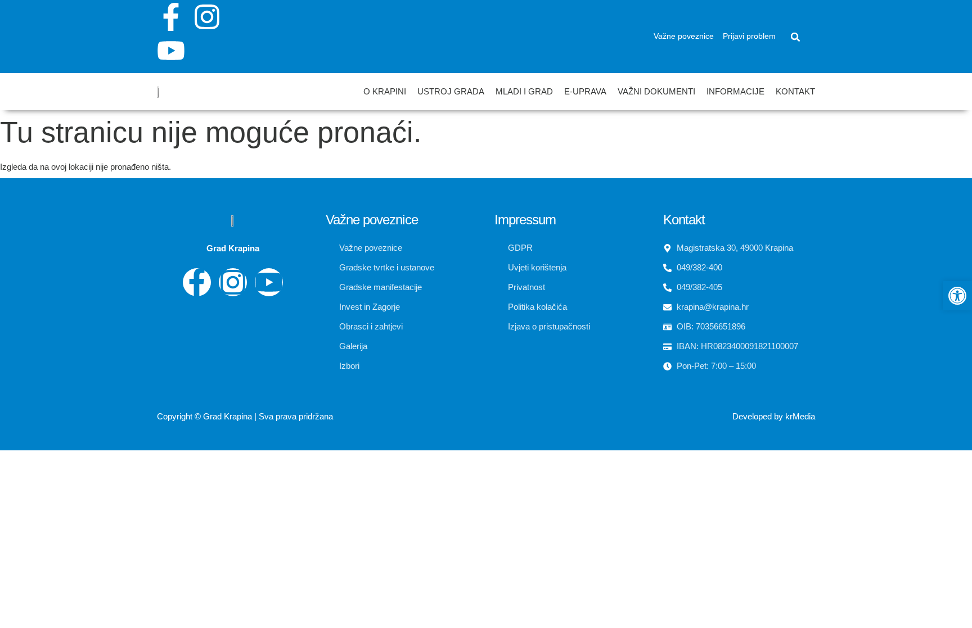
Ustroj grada (450, 91)
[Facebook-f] (171, 17)
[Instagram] (207, 17)
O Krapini (384, 91)
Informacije (735, 91)
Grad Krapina (227, 416)
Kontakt (795, 91)
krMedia (800, 416)
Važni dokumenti (656, 91)
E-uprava (585, 91)
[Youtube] (171, 51)
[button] (795, 37)
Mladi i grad (524, 91)
